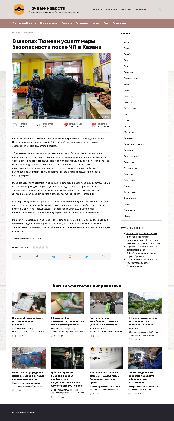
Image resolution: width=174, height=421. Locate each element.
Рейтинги (128, 174)
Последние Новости (24, 23)
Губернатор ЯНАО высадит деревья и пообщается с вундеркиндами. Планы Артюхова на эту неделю (67, 379)
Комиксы (128, 96)
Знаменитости (131, 78)
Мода (126, 114)
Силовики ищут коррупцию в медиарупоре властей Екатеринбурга (141, 263)
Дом (106, 23)
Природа (67, 23)
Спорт (127, 186)
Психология (119, 23)
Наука (96, 23)
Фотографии (130, 198)
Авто (126, 42)
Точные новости (47, 8)
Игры (126, 84)
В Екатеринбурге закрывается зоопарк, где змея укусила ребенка (67, 321)
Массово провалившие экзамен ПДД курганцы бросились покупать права (104, 377)
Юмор (127, 216)
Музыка (127, 120)
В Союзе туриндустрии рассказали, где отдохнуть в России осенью (142, 322)
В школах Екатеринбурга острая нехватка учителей (27, 321)
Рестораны (129, 180)
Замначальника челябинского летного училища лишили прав (104, 321)
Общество (111, 9)
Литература (130, 108)
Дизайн (127, 54)
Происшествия (49, 23)
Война (127, 48)
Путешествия (130, 168)
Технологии (130, 192)
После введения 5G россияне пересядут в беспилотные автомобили (141, 377)
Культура (128, 102)
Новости (97, 9)
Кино (126, 90)
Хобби (127, 204)
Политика (126, 9)
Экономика (82, 23)
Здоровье (141, 9)
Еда (126, 66)
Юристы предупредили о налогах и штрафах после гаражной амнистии (28, 375)
